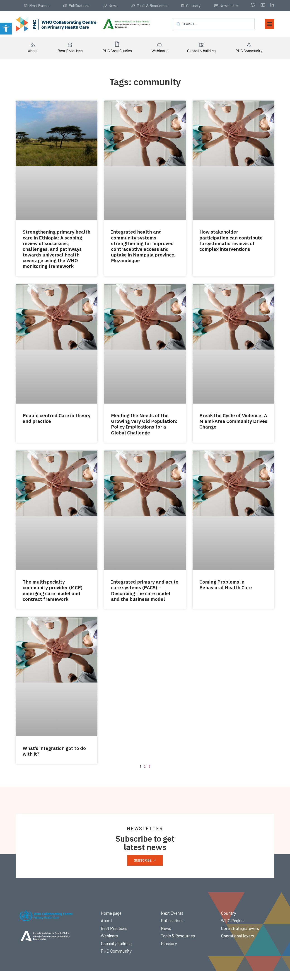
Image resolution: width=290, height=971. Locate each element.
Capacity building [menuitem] (201, 50)
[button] (6, 29)
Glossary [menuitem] (193, 5)
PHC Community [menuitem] (248, 50)
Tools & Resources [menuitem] (152, 5)
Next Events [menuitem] (39, 5)
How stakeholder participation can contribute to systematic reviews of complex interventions (231, 240)
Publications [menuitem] (79, 5)
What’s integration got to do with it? (54, 751)
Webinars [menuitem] (159, 50)
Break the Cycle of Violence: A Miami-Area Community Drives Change (233, 421)
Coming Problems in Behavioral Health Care (225, 585)
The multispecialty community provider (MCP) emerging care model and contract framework (52, 590)
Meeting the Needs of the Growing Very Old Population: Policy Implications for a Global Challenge (144, 424)
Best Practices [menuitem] (70, 50)
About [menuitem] (33, 50)
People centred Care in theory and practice (56, 418)
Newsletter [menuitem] (229, 5)
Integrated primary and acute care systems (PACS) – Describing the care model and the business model (144, 590)
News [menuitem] (113, 5)
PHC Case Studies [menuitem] (117, 50)
